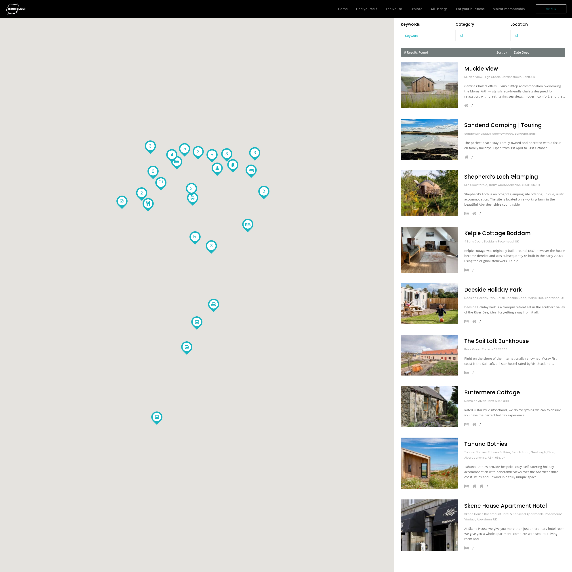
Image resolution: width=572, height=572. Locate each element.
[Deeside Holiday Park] (429, 303)
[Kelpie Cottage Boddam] (429, 250)
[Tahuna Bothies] (429, 463)
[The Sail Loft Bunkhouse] (429, 355)
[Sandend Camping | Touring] (429, 139)
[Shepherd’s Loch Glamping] (429, 193)
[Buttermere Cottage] (429, 406)
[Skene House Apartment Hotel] (429, 525)
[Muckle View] (429, 85)
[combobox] (482, 35)
